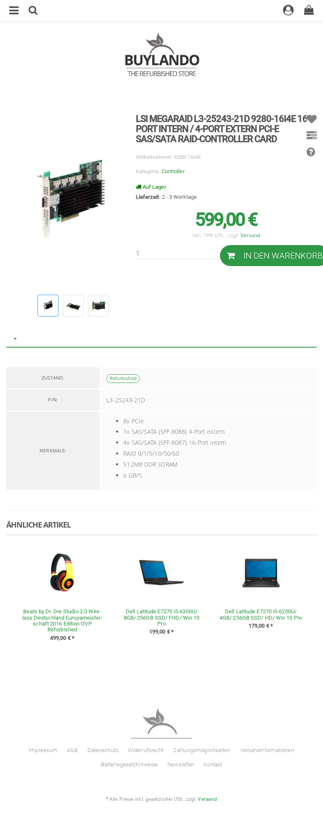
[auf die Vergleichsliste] (312, 138)
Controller (173, 171)
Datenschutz (102, 750)
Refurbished (123, 378)
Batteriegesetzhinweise (129, 764)
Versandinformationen (267, 750)
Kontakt (213, 764)
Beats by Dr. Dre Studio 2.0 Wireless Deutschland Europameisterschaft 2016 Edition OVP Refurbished (62, 620)
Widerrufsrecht (146, 750)
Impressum (43, 750)
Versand (250, 235)
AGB (72, 750)
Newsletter (180, 764)
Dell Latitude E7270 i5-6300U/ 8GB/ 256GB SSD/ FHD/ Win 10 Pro (162, 617)
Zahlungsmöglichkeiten (201, 750)
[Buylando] (161, 55)
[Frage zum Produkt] (311, 155)
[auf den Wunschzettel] (312, 122)
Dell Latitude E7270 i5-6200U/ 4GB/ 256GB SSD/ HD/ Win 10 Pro (261, 614)
